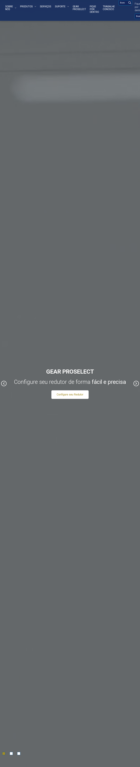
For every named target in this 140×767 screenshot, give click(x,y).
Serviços (45, 6)
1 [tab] (3, 753)
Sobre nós (9, 8)
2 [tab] (11, 753)
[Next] (136, 384)
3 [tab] (18, 753)
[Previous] (4, 384)
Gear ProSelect (79, 8)
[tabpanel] (70, 383)
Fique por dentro (94, 9)
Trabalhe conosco (109, 8)
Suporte (60, 6)
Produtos (26, 6)
